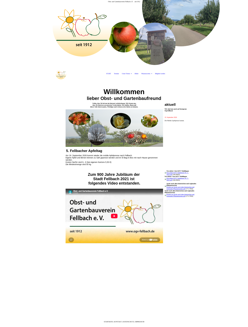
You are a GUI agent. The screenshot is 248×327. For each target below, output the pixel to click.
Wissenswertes (145, 73)
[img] (124, 34)
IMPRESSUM (139, 322)
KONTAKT (118, 322)
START (108, 73)
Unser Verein (126, 73)
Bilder (136, 73)
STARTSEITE (108, 322)
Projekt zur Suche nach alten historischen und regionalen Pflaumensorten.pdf (180, 188)
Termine (116, 73)
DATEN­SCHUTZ (128, 322)
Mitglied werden (160, 73)
